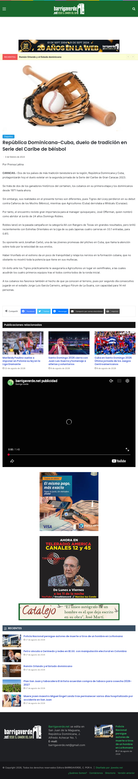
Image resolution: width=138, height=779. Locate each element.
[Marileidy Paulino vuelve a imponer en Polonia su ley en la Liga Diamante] (23, 342)
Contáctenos (96, 773)
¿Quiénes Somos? (77, 773)
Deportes (8, 136)
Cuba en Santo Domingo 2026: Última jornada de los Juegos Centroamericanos (113, 361)
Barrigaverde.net (59, 726)
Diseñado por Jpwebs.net (109, 767)
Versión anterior (126, 773)
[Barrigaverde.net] (69, 8)
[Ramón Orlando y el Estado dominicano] (12, 671)
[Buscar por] (133, 10)
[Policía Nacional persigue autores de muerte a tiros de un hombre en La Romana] (12, 641)
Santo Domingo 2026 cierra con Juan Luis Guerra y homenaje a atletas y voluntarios (68, 361)
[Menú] (4, 10)
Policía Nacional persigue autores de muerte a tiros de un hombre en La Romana (73, 636)
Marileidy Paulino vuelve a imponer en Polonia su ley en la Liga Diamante (21, 361)
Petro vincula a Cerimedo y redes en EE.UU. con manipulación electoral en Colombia (75, 651)
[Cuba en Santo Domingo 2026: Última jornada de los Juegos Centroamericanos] (115, 342)
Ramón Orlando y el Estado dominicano (48, 666)
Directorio (110, 773)
